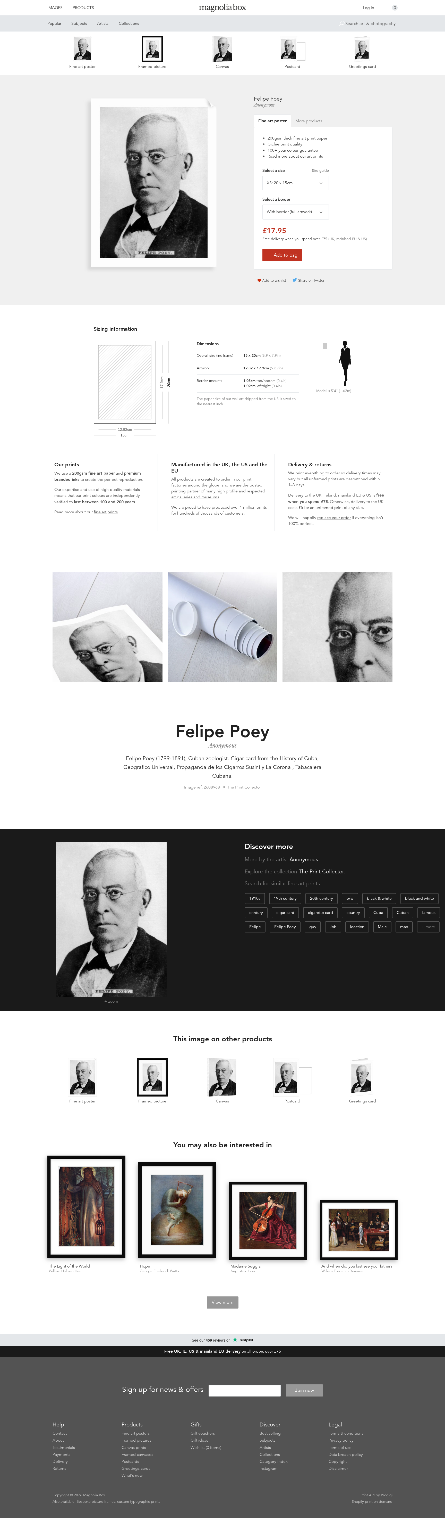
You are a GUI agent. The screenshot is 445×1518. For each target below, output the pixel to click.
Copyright (338, 1461)
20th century (321, 898)
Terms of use (340, 1447)
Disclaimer (338, 1468)
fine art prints (106, 512)
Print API (368, 1495)
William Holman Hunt (66, 1271)
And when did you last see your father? (356, 1266)
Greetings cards (136, 1468)
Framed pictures (136, 1440)
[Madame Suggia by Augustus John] (268, 1221)
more (430, 926)
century (256, 912)
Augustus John (242, 1271)
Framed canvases (137, 1454)
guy (312, 926)
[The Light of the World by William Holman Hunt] (86, 1208)
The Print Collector (321, 871)
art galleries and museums (195, 497)
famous (428, 912)
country (353, 912)
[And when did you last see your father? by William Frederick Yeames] (359, 1230)
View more (223, 1302)
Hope (145, 1266)
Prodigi (386, 1495)
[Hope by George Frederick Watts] (177, 1211)
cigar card (285, 912)
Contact (60, 1433)
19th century (285, 898)
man (404, 926)
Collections (129, 23)
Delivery (295, 495)
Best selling (270, 1433)
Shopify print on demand (372, 1501)
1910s (254, 898)
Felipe (255, 926)
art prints (315, 156)
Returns (59, 1468)
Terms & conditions (346, 1433)
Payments (61, 1454)
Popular (54, 23)
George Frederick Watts (159, 1271)
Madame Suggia (245, 1266)
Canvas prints (134, 1447)
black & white (379, 898)
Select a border (276, 199)
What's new (132, 1475)
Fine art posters (136, 1433)
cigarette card (320, 912)
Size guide (320, 170)
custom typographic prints (138, 1501)
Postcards (130, 1461)
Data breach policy (346, 1454)
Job (333, 926)
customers (234, 513)
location (357, 926)
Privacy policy (341, 1440)
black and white (419, 898)
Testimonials (64, 1447)
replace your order (334, 517)
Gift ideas (199, 1440)
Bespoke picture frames (95, 1501)
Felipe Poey (285, 926)
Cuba (378, 912)
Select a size (295, 170)
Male (382, 926)
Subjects (79, 23)
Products (83, 7)
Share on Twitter (311, 280)
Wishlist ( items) (206, 1447)
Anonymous (264, 105)
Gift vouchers (203, 1433)
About (58, 1440)
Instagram (269, 1468)
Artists (102, 23)
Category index (274, 1461)
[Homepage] (222, 8)
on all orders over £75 (222, 1351)
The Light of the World (69, 1266)
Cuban (403, 912)
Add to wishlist (274, 280)
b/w (350, 898)
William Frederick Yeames (342, 1271)
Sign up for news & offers (162, 1389)
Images (55, 7)
